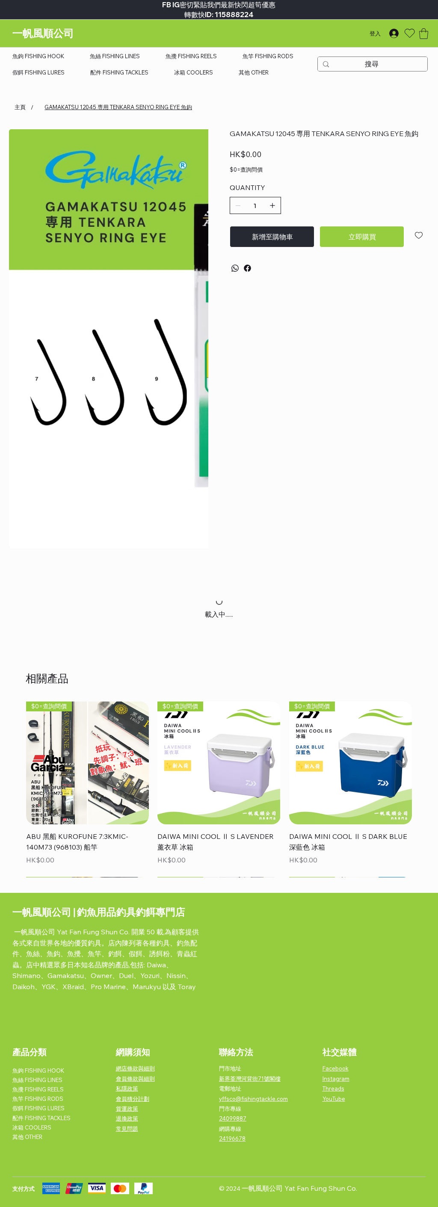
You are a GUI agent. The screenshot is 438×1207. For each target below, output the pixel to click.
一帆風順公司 (43, 33)
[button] (423, 33)
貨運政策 (127, 1108)
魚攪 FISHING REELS (38, 1089)
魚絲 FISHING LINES (37, 1079)
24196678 (232, 1138)
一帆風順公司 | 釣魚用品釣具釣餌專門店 (98, 912)
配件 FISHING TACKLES (41, 1118)
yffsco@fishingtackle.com (253, 1098)
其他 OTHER (27, 1136)
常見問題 (127, 1128)
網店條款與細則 (135, 1068)
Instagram (336, 1078)
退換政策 (127, 1118)
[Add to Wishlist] (419, 235)
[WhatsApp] (235, 268)
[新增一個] (272, 205)
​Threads (333, 1088)
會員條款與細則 (135, 1078)
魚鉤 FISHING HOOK (38, 1070)
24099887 (232, 1118)
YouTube (334, 1098)
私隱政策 (127, 1088)
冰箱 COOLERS (31, 1127)
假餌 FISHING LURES (38, 1108)
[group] (219, 789)
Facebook (336, 1068)
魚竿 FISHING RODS (37, 1098)
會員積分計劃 (132, 1098)
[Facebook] (247, 268)
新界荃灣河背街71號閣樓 (250, 1078)
